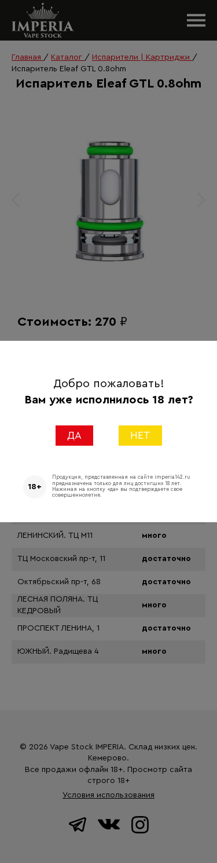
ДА (74, 435)
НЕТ (140, 435)
